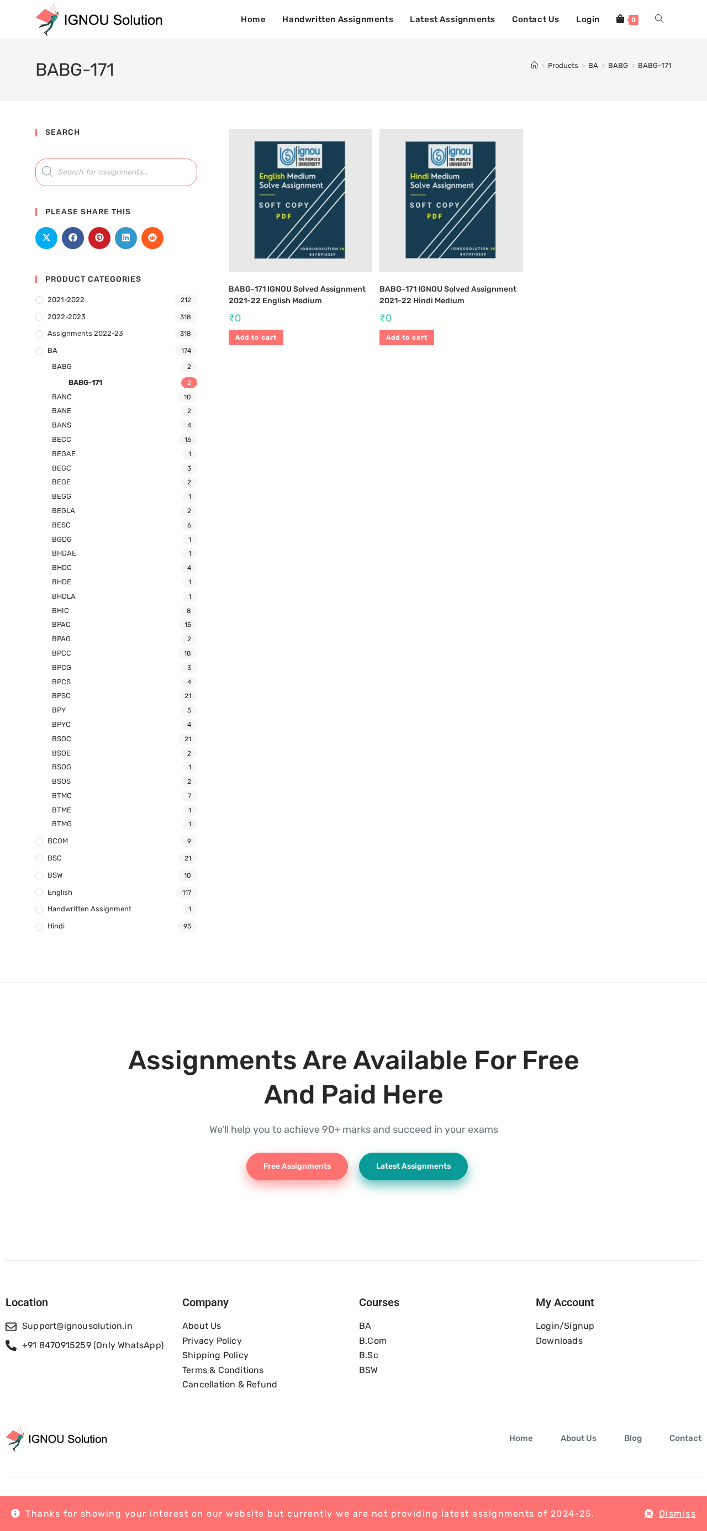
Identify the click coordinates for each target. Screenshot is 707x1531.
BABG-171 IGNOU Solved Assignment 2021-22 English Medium (297, 294)
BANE (61, 410)
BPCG (61, 667)
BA (52, 350)
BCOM (58, 841)
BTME (61, 810)
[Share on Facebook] (73, 238)
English (60, 892)
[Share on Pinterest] (99, 238)
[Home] (534, 65)
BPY (59, 710)
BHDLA (64, 596)
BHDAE (64, 553)
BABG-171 (655, 65)
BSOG (61, 767)
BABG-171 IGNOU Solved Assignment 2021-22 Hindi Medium (447, 294)
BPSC (61, 695)
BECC (61, 439)
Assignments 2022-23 (85, 333)
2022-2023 (67, 317)
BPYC (61, 724)
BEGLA (63, 510)
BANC (62, 397)
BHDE (61, 582)
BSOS (61, 781)
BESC (61, 525)
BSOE (61, 753)
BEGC (61, 468)
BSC (55, 858)
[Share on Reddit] (152, 238)
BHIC (60, 610)
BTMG (62, 824)
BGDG (62, 539)
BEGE (61, 482)
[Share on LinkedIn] (126, 238)
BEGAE (64, 454)
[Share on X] (46, 238)
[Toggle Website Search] (659, 19)
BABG (62, 366)
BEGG (61, 496)
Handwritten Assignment (89, 909)
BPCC (61, 653)
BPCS (61, 682)
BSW (55, 875)
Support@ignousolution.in (77, 1326)
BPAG (61, 639)
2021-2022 (66, 299)
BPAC (61, 624)
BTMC (62, 795)
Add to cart (256, 337)
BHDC (62, 567)
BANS (61, 425)
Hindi (56, 926)
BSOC (61, 739)
